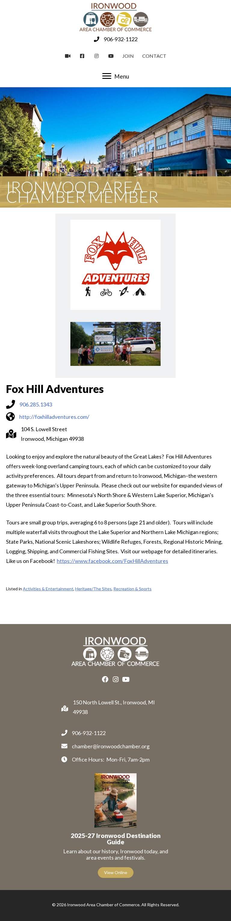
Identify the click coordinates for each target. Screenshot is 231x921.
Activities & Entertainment (48, 588)
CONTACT (154, 56)
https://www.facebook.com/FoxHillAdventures (112, 561)
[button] (105, 679)
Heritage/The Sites (93, 588)
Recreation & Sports (132, 588)
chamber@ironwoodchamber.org (110, 746)
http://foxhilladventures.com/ (54, 416)
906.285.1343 (36, 404)
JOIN (128, 56)
